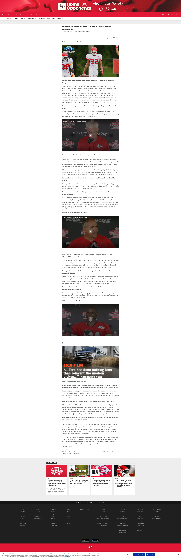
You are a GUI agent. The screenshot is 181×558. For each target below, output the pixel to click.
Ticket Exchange (140, 530)
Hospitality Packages (140, 527)
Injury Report (23, 513)
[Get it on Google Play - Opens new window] (95, 541)
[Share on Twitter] (111, 38)
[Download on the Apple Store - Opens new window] (85, 540)
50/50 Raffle (122, 511)
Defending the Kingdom (84, 509)
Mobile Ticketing (140, 518)
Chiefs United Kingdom (156, 518)
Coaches (23, 520)
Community (53, 523)
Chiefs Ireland (157, 516)
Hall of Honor (22, 525)
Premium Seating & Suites (140, 520)
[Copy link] (117, 38)
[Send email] (114, 38)
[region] (90, 555)
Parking (140, 516)
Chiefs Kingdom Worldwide (122, 518)
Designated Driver (122, 530)
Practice (68, 513)
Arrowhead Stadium (122, 532)
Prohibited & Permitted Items (122, 525)
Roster (23, 509)
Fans (68, 518)
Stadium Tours (122, 523)
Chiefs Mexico (157, 511)
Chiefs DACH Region (157, 509)
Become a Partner (103, 525)
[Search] (162, 15)
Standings (23, 516)
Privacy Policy (67, 556)
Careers (103, 511)
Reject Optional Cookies (139, 554)
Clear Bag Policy (123, 527)
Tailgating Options (140, 523)
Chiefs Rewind (53, 516)
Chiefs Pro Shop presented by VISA (103, 518)
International (37, 513)
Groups (140, 513)
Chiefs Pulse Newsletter (37, 518)
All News (37, 509)
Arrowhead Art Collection (103, 520)
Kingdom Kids (122, 509)
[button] (90, 135)
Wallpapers (123, 516)
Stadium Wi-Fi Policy (103, 516)
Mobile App (122, 513)
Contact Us (103, 509)
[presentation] (134, 497)
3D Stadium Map (122, 520)
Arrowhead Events (140, 525)
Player (68, 511)
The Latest (53, 527)
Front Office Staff (23, 523)
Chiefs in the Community (68, 520)
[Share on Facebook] (108, 38)
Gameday (68, 509)
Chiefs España (157, 513)
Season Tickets (140, 511)
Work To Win (53, 511)
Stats (23, 518)
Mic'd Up (53, 518)
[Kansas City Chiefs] (90, 547)
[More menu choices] (47, 14)
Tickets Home (140, 509)
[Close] (178, 554)
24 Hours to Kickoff (53, 525)
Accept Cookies (150, 554)
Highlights (53, 513)
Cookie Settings (127, 554)
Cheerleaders (52, 520)
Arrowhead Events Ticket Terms (103, 523)
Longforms (38, 511)
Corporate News (38, 516)
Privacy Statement (103, 513)
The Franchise (53, 509)
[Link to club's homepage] (4, 14)
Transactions (23, 511)
